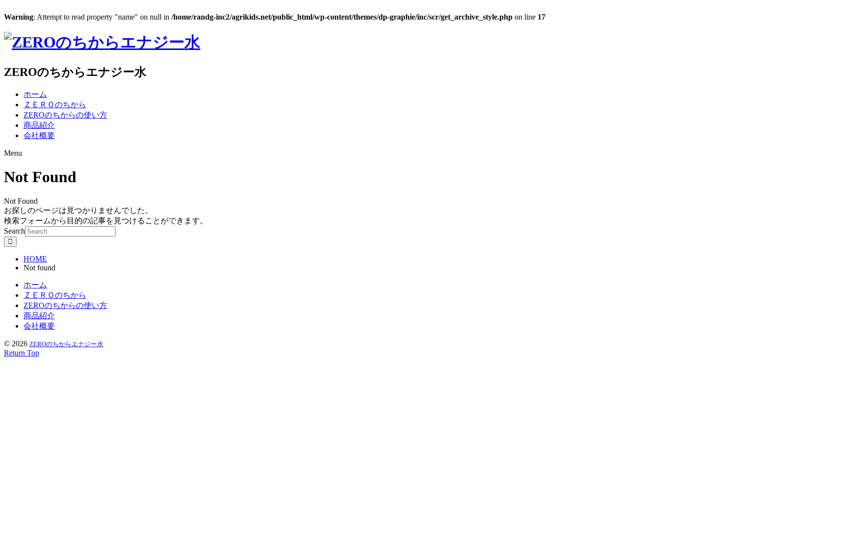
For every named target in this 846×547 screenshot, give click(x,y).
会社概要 (39, 135)
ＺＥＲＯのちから (55, 104)
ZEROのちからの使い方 (65, 115)
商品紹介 (39, 125)
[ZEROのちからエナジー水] (102, 42)
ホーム (35, 94)
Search (14, 231)
